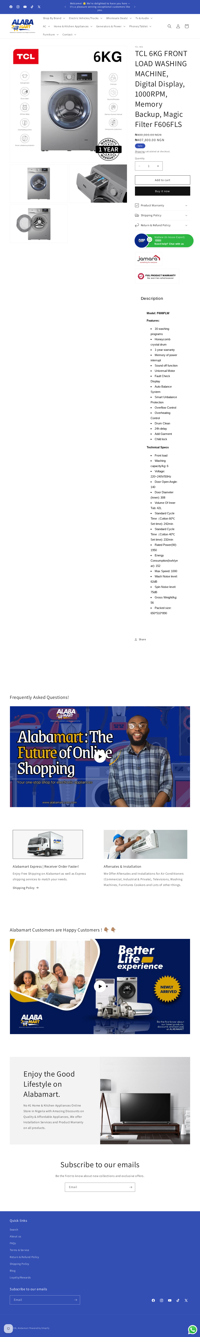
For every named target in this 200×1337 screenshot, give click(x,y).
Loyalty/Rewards (20, 1277)
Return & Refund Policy (24, 1257)
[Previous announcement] (65, 7)
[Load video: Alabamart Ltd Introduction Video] (100, 756)
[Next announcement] (134, 7)
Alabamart (23, 1328)
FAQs (13, 1243)
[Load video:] (100, 986)
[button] (54, 18)
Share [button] (142, 639)
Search (14, 1229)
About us (15, 1236)
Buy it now (162, 191)
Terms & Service (19, 1250)
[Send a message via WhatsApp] (192, 1329)
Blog (12, 1270)
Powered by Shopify (39, 1328)
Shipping (140, 151)
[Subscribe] (130, 1187)
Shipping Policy (24, 888)
